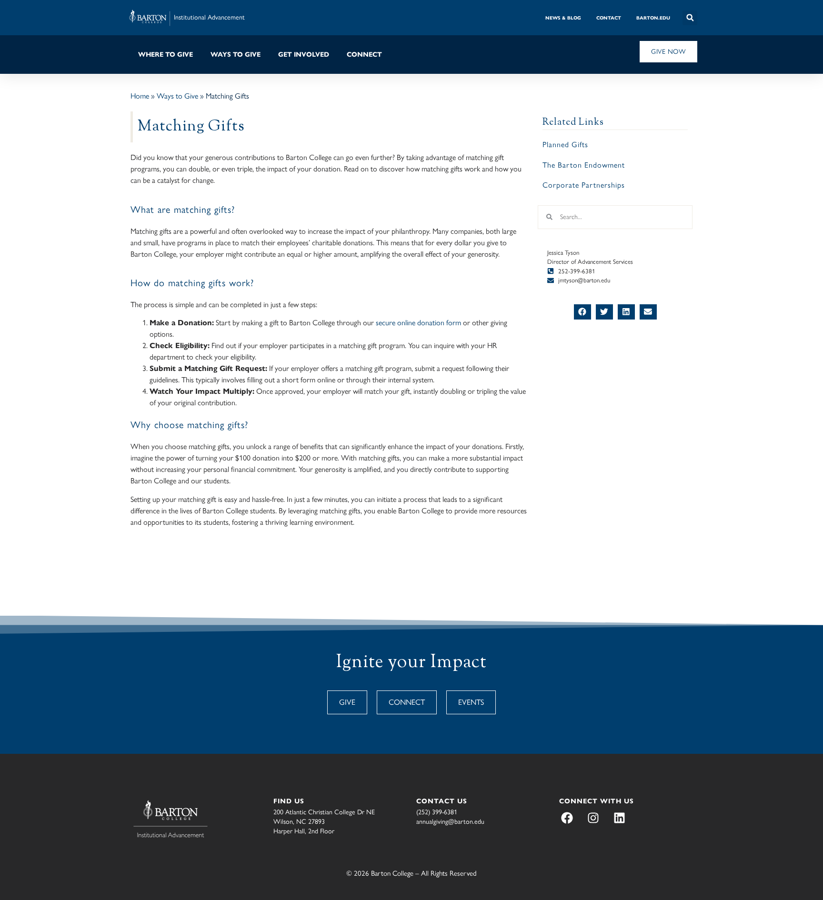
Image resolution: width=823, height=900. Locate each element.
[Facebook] (567, 818)
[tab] (563, 17)
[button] (689, 17)
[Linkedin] (619, 818)
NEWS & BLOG (563, 18)
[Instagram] (593, 818)
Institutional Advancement (209, 17)
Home (139, 95)
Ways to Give (177, 95)
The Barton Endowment (583, 165)
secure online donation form (418, 322)
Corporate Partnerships (583, 185)
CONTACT (608, 18)
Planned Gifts (565, 144)
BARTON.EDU (653, 18)
